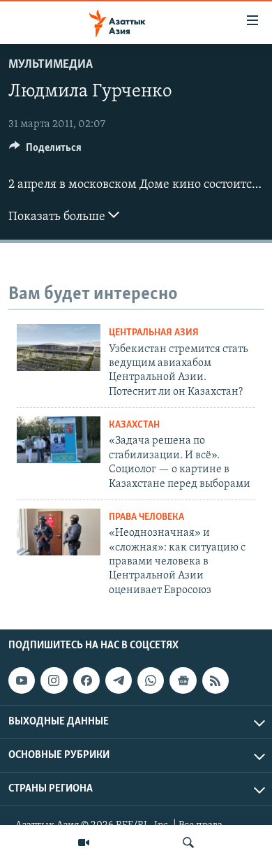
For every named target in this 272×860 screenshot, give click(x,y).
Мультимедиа (50, 65)
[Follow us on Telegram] (118, 680)
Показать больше (58, 217)
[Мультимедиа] (84, 842)
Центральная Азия (154, 333)
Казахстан (134, 425)
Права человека (146, 517)
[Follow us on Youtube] (21, 680)
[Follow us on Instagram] (53, 680)
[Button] (45, 151)
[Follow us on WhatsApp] (150, 680)
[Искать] (188, 842)
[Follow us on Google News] (182, 680)
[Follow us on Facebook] (86, 680)
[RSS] (215, 680)
